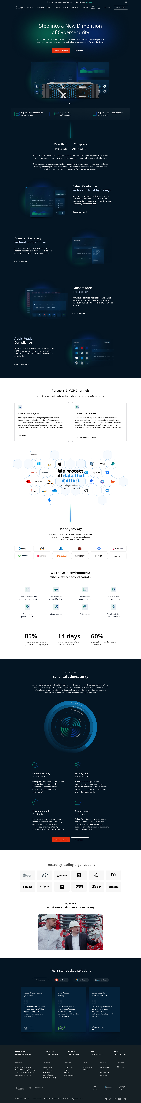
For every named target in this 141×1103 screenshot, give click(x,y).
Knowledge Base (69, 1075)
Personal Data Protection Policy (52, 1099)
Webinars (66, 1072)
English (122, 1067)
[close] (126, 2)
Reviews (63, 980)
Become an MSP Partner (85, 437)
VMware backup (47, 1067)
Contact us (103, 1075)
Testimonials (40, 980)
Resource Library (69, 1067)
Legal (101, 1070)
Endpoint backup (48, 1075)
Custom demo (120, 7)
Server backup (47, 1072)
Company (85, 7)
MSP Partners (86, 1070)
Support (65, 7)
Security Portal (104, 1072)
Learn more (79, 51)
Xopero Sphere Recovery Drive (24, 1072)
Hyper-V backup (47, 1070)
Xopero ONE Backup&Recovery (25, 1070)
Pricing (49, 7)
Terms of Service (38, 1099)
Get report (89, 2)
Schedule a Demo (61, 51)
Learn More (23, 435)
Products (30, 7)
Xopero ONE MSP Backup (23, 1075)
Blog (65, 1070)
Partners (57, 7)
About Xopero (104, 1067)
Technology (40, 7)
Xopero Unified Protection (23, 1067)
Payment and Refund (77, 1099)
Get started (106, 7)
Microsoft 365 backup (49, 1077)
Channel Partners (87, 1067)
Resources (75, 7)
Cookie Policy (66, 1099)
